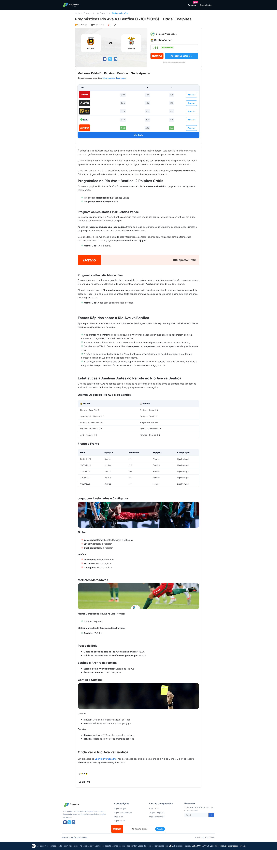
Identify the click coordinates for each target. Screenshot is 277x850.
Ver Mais (138, 135)
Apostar (191, 95)
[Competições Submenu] (214, 5)
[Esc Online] (84, 111)
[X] (110, 59)
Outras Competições (161, 803)
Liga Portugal (101, 13)
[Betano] (84, 127)
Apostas (192, 5)
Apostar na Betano (180, 56)
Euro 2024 (154, 808)
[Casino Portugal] (84, 119)
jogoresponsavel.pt (237, 846)
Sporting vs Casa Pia (106, 758)
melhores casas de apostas (113, 78)
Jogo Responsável (218, 846)
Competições (206, 5)
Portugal (87, 13)
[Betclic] (84, 94)
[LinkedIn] (115, 59)
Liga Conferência (156, 816)
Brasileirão (118, 816)
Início (77, 13)
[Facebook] (104, 59)
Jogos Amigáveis (156, 812)
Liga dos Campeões (123, 812)
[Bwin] (84, 103)
